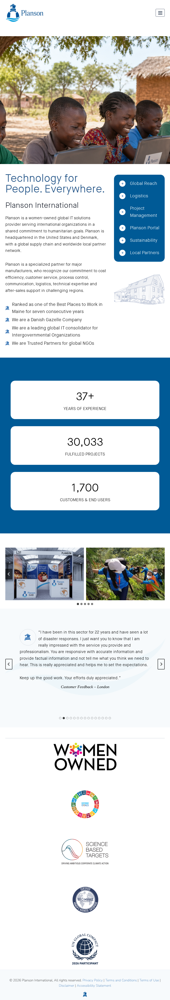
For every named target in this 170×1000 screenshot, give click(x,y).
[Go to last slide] (8, 574)
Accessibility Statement (94, 985)
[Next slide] (161, 574)
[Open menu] (160, 13)
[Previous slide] (8, 664)
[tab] (78, 604)
